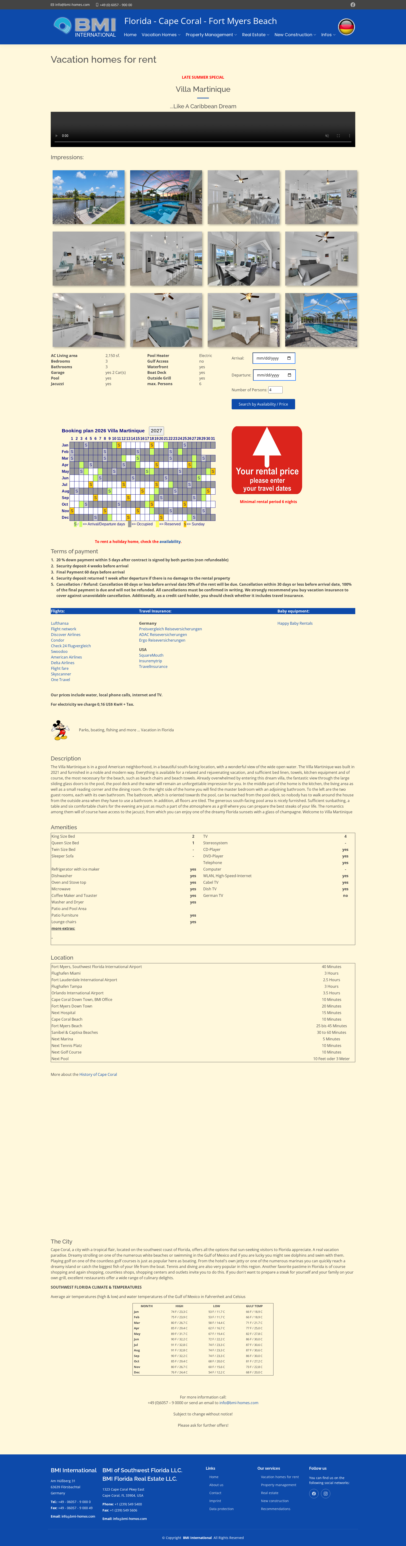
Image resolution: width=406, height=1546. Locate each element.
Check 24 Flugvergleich (71, 645)
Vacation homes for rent (280, 1477)
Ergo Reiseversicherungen (162, 640)
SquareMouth (151, 655)
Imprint (215, 1501)
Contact (215, 1493)
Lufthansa (60, 623)
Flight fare (60, 668)
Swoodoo (59, 651)
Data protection (221, 1509)
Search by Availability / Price (263, 404)
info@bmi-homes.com (238, 1402)
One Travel (60, 679)
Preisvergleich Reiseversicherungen (170, 629)
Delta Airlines (62, 662)
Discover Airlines (66, 634)
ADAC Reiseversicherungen (163, 634)
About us (216, 1485)
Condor (57, 640)
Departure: (242, 375)
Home (130, 35)
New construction (275, 1501)
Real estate (269, 1493)
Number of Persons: (249, 389)
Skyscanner (61, 674)
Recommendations (275, 1509)
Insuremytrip (150, 660)
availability (170, 541)
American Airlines (66, 657)
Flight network (63, 629)
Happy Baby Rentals (295, 623)
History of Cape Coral (98, 1074)
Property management (278, 1485)
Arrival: (242, 358)
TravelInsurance (153, 666)
